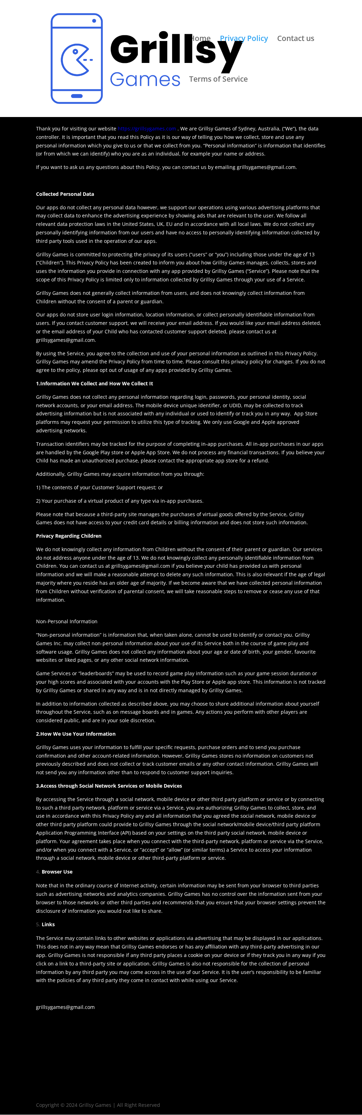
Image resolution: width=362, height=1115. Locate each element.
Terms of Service (218, 80)
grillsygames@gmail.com (140, 565)
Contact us (295, 39)
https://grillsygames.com (147, 128)
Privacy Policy (244, 39)
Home (200, 39)
